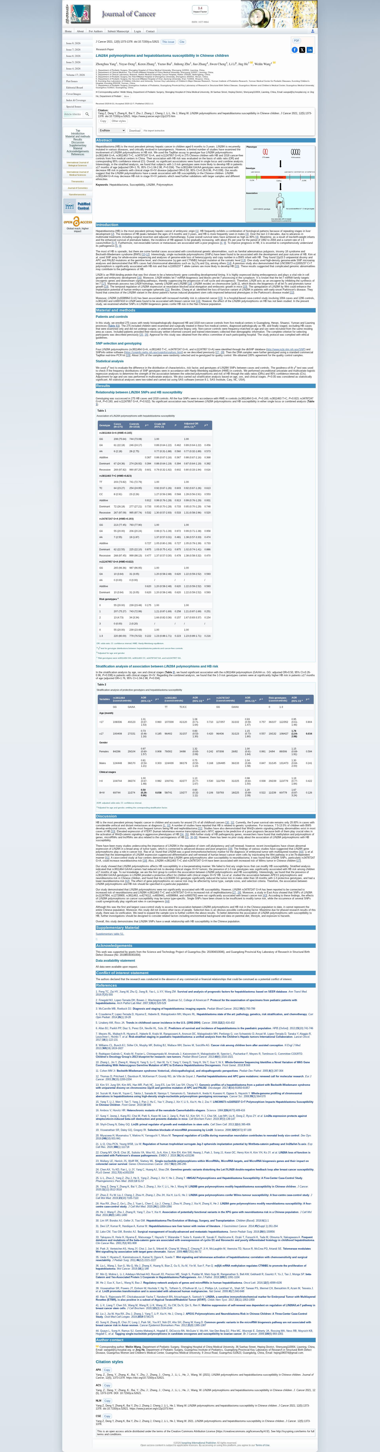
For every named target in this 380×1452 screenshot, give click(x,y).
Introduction (78, 133)
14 (229, 263)
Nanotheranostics (77, 194)
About (80, 31)
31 (232, 822)
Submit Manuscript (118, 31)
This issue (168, 41)
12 (147, 254)
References (77, 154)
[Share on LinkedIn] (310, 50)
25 (141, 334)
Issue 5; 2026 (73, 62)
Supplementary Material (77, 147)
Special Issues (73, 106)
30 (227, 822)
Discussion (77, 142)
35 (186, 834)
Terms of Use (263, 1445)
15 (237, 266)
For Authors (96, 31)
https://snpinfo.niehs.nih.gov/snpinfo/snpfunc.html (153, 352)
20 (245, 286)
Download (134, 130)
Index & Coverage (76, 100)
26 (146, 334)
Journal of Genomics (78, 188)
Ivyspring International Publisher (198, 1443)
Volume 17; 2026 (75, 75)
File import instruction (154, 130)
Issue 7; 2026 (73, 49)
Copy (103, 121)
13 (243, 260)
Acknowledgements (78, 151)
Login (137, 31)
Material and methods (78, 136)
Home (68, 31)
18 (189, 283)
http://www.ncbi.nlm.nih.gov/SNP (286, 349)
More (126, 96)
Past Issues (72, 81)
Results (77, 139)
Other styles (119, 121)
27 (217, 352)
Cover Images (73, 94)
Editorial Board (74, 87)
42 (127, 881)
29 (128, 355)
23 (220, 298)
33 (113, 831)
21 (167, 289)
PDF (296, 40)
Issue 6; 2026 (73, 56)
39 (230, 848)
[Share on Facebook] (295, 50)
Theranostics (77, 181)
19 (106, 286)
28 (222, 352)
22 (292, 292)
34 (182, 834)
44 (167, 901)
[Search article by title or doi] (87, 114)
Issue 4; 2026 (73, 68)
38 (195, 837)
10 (143, 254)
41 (107, 857)
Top (78, 130)
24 (198, 301)
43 (265, 895)
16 (139, 277)
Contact (150, 31)
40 (301, 851)
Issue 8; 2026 (73, 43)
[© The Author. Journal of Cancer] (280, 184)
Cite (182, 41)
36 (191, 837)
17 (103, 283)
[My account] (312, 31)
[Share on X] (302, 50)
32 (168, 825)
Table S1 (113, 325)
